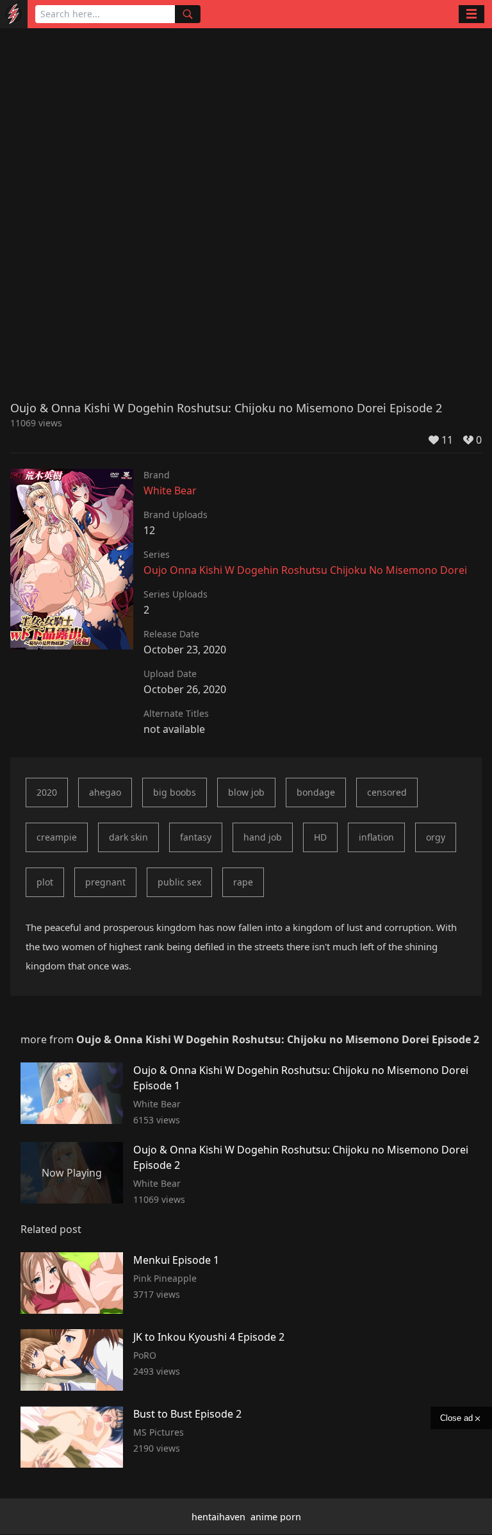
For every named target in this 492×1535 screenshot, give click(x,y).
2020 (47, 792)
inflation (376, 837)
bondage (316, 792)
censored (387, 792)
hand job (262, 837)
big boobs (174, 792)
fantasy (195, 837)
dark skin (128, 837)
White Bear (170, 490)
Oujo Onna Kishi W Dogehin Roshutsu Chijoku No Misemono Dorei (305, 570)
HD (320, 837)
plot (45, 882)
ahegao (105, 792)
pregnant (105, 882)
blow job (246, 792)
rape (243, 882)
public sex (179, 882)
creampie (57, 837)
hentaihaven (218, 1517)
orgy (435, 837)
